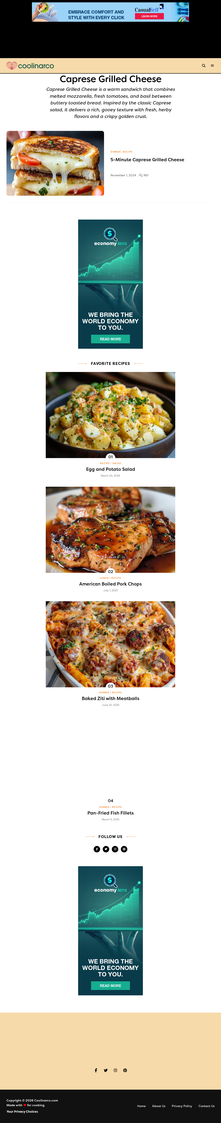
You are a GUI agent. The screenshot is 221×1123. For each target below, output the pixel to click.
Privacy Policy (182, 1106)
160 (145, 175)
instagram (115, 849)
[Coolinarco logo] (30, 65)
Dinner (115, 151)
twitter (106, 849)
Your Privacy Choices (22, 1112)
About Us (158, 1106)
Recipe (128, 151)
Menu (212, 65)
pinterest (124, 849)
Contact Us (207, 1106)
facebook (97, 849)
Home (141, 1106)
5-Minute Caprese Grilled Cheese (147, 159)
